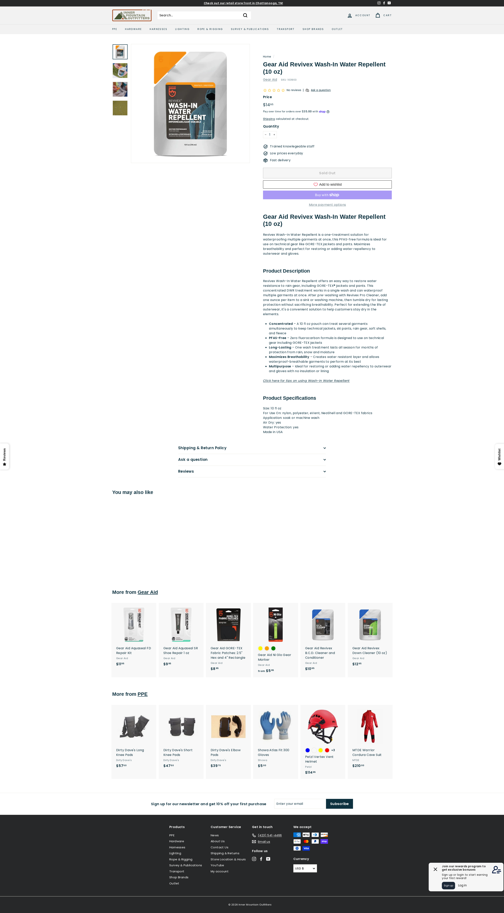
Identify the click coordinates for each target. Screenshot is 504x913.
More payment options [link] (327, 204)
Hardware (133, 29)
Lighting (182, 29)
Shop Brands (313, 29)
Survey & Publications (250, 29)
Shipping (269, 119)
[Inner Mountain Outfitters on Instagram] (254, 858)
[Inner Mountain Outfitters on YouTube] (268, 858)
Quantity (271, 126)
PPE (114, 29)
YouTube (217, 865)
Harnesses (158, 29)
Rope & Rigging (210, 29)
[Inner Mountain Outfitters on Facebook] (261, 858)
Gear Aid (270, 79)
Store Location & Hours (228, 859)
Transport (286, 29)
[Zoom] (190, 103)
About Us (218, 841)
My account (220, 871)
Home (267, 57)
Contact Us (219, 847)
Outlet (337, 29)
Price (267, 97)
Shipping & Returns (225, 853)
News (215, 835)
